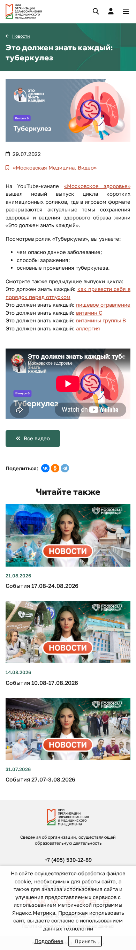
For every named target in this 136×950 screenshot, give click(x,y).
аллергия (88, 328)
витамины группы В (101, 320)
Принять (85, 941)
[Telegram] (65, 468)
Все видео (37, 438)
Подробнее (49, 941)
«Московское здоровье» (97, 186)
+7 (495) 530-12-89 (68, 860)
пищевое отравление (103, 304)
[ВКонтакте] (45, 468)
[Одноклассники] (55, 468)
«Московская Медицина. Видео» (54, 167)
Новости (21, 36)
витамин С (89, 312)
